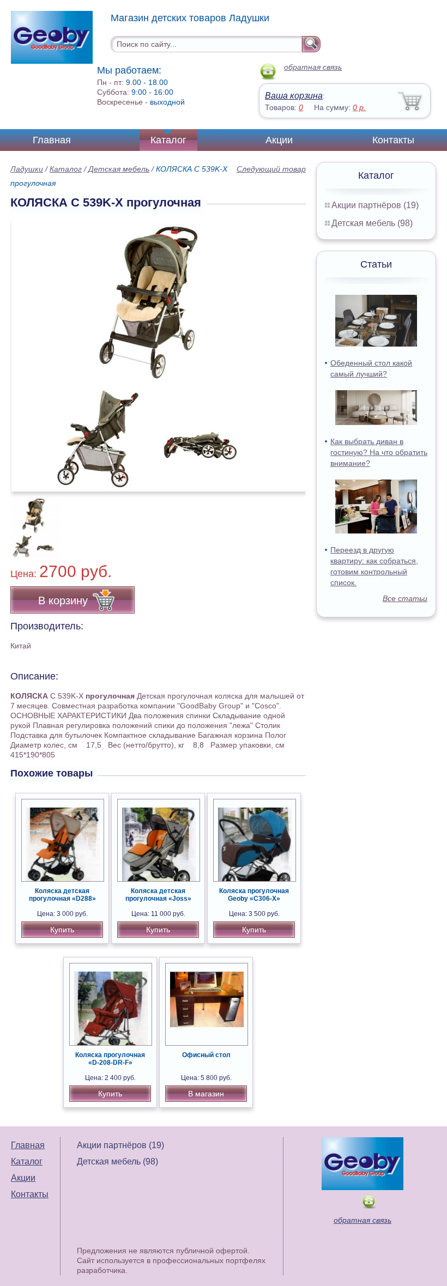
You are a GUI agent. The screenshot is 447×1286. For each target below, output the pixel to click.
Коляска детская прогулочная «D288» (62, 894)
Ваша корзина (294, 95)
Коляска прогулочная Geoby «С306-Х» (254, 894)
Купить (62, 929)
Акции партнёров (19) (375, 205)
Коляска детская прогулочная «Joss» (158, 894)
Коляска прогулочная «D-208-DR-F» (110, 1058)
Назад (28, 349)
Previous (30, 521)
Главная (52, 140)
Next (293, 521)
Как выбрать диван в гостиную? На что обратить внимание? (378, 452)
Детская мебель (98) (372, 223)
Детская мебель (118, 169)
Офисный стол (206, 1055)
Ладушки (26, 169)
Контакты (393, 140)
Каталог (168, 140)
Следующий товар (271, 169)
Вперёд (288, 349)
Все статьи (405, 598)
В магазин (206, 1093)
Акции (279, 140)
